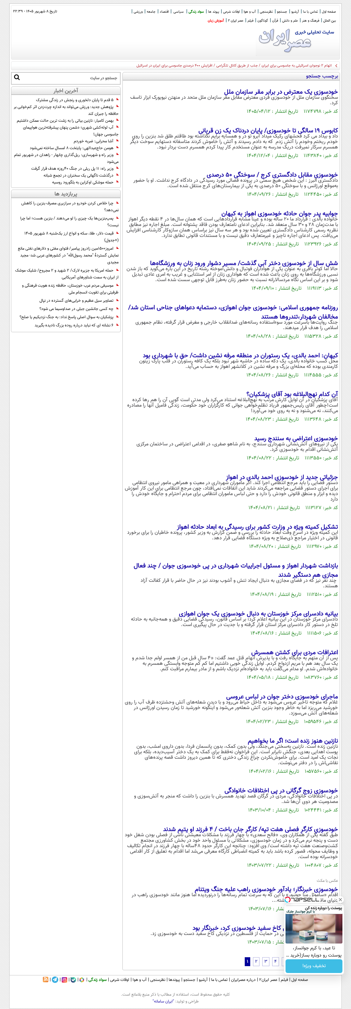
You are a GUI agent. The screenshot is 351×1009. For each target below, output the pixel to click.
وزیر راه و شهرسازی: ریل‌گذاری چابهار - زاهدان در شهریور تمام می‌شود (66, 158)
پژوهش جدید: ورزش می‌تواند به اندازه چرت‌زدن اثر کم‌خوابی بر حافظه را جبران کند (66, 110)
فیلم (250, 20)
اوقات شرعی (231, 11)
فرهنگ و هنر (310, 20)
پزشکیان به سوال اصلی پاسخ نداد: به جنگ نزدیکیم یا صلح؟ (66, 317)
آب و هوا (250, 11)
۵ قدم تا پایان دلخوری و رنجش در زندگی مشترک (74, 100)
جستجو (282, 11)
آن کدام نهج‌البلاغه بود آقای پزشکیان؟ (292, 394)
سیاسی (178, 11)
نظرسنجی (266, 11)
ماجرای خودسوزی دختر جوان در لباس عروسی (282, 697)
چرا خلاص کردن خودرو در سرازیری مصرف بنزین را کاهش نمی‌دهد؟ (70, 206)
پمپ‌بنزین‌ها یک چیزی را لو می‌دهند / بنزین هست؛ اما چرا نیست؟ (69, 221)
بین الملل (329, 20)
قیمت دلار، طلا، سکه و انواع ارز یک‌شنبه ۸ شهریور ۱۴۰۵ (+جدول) (71, 236)
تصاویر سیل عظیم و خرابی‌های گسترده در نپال (76, 301)
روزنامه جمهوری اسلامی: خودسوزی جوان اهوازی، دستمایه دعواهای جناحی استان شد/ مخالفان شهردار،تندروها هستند (233, 312)
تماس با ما (310, 11)
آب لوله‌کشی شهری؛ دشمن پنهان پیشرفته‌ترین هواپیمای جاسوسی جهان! (71, 130)
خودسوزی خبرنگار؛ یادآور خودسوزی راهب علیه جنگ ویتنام (266, 889)
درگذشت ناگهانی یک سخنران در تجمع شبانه (78, 175)
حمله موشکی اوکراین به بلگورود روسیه (82, 182)
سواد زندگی (196, 11)
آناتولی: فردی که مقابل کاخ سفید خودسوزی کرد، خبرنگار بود (265, 928)
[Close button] (340, 899)
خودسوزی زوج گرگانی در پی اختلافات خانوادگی (281, 791)
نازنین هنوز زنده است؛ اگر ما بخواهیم (293, 741)
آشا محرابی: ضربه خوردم (93, 141)
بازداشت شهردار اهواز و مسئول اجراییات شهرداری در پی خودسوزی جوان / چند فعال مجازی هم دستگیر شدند (236, 570)
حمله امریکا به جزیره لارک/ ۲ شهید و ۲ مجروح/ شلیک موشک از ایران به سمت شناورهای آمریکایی (67, 273)
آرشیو (295, 11)
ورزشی (138, 11)
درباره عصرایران (243, 980)
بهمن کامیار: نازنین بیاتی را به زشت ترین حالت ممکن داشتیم (65, 121)
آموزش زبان (216, 20)
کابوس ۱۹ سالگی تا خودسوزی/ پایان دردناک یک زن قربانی (268, 131)
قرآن (275, 20)
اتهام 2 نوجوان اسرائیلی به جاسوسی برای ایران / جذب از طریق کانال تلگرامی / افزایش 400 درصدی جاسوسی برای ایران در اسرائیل (234, 66)
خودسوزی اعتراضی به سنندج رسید (296, 439)
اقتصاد (164, 11)
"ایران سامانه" (163, 1001)
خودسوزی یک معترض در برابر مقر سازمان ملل (281, 92)
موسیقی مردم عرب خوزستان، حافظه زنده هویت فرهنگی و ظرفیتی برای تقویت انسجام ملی (70, 289)
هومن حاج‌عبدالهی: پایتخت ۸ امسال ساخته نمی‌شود (71, 148)
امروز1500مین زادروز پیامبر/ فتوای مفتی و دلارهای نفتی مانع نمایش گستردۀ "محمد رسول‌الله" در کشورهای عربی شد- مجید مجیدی (68, 255)
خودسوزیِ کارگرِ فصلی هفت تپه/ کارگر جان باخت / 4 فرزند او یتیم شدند (250, 829)
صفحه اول (329, 11)
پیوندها (174, 980)
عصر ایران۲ (268, 980)
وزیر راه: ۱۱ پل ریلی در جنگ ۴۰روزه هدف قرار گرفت (72, 169)
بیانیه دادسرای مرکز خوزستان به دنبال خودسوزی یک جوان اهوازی (258, 614)
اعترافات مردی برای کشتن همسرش (294, 653)
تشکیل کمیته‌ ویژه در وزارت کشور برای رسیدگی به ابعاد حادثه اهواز (257, 527)
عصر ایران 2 (235, 20)
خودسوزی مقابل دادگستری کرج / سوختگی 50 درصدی (272, 175)
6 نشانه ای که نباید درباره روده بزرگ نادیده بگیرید (74, 325)
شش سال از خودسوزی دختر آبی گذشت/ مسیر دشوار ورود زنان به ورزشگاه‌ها (244, 263)
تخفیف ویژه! (314, 966)
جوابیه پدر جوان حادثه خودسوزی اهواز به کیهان (279, 214)
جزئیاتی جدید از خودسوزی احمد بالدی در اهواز (282, 477)
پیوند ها (213, 11)
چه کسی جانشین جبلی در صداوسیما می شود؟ (76, 309)
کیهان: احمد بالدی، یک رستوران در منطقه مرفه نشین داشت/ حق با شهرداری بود (240, 356)
